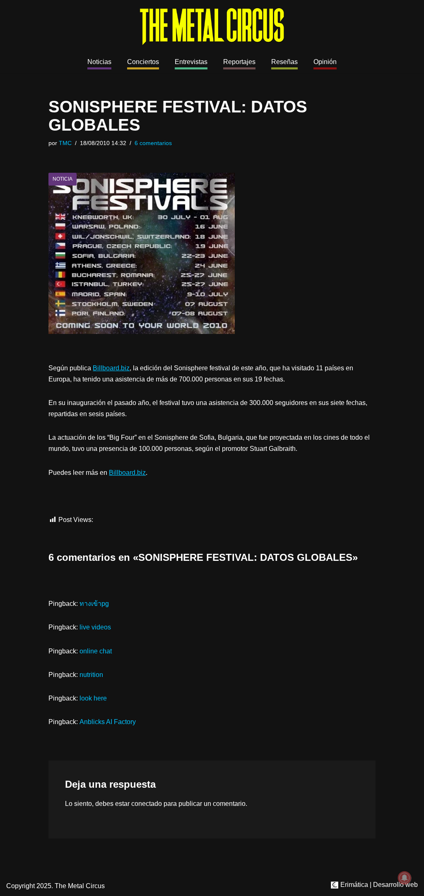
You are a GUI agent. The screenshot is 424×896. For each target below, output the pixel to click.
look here (93, 698)
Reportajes (239, 61)
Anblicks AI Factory (108, 721)
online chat (96, 651)
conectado (146, 803)
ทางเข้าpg (94, 603)
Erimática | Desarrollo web (378, 884)
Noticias (99, 61)
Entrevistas (191, 61)
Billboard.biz (111, 368)
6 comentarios (153, 143)
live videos (95, 627)
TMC (65, 143)
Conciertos (143, 61)
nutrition (91, 674)
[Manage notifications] (404, 877)
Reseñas (284, 61)
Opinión (325, 61)
